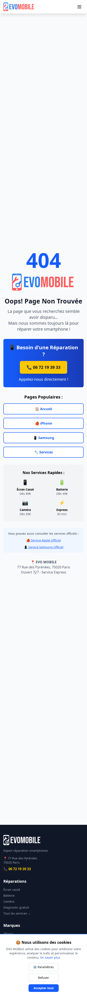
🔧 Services (43, 452)
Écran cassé (11, 890)
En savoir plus (50, 957)
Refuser (43, 978)
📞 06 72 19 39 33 (43, 367)
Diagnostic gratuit (16, 907)
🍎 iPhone (43, 423)
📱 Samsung (43, 437)
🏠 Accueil (43, 409)
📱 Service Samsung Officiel (43, 547)
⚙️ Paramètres (43, 967)
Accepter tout (44, 988)
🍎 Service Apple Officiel (43, 540)
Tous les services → (17, 913)
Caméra (8, 901)
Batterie (9, 896)
